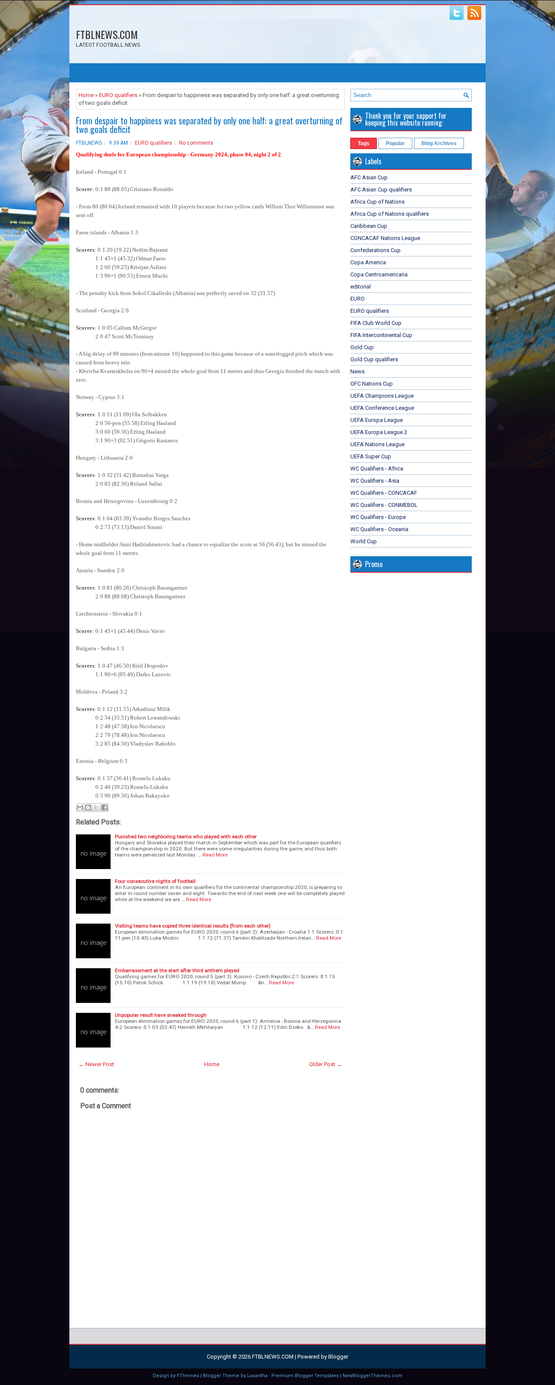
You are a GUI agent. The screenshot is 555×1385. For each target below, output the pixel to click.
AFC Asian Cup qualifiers (381, 189)
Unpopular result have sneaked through (160, 1015)
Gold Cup (362, 347)
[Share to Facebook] (104, 807)
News (357, 371)
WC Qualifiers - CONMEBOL (384, 505)
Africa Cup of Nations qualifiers (389, 214)
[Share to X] (96, 807)
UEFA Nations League (377, 444)
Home (86, 95)
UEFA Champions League (382, 395)
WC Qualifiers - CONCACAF (383, 493)
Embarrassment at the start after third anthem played (177, 970)
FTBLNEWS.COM (107, 34)
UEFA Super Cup (370, 456)
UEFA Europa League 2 (378, 432)
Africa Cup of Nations (377, 201)
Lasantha (257, 1376)
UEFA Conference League (382, 408)
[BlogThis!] (88, 807)
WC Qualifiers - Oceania (379, 529)
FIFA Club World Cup (376, 323)
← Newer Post (96, 1064)
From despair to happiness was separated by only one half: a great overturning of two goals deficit (209, 124)
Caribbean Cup (368, 226)
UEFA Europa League (376, 420)
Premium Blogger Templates (305, 1376)
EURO (357, 298)
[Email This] (79, 807)
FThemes (188, 1376)
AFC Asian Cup (369, 177)
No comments (196, 143)
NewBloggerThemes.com (372, 1376)
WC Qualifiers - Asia (374, 480)
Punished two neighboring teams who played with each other (186, 837)
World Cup (363, 541)
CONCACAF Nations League (385, 238)
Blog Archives (439, 143)
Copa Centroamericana (379, 274)
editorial (360, 286)
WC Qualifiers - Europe (378, 517)
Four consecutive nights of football (155, 881)
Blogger (338, 1356)
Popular (395, 143)
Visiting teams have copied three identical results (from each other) (193, 926)
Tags (363, 143)
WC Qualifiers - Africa (376, 468)
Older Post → (325, 1064)
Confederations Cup (375, 250)
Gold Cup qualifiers (374, 359)
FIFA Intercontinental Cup (381, 335)
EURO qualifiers (118, 95)
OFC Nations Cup (371, 383)
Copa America (368, 262)
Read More (215, 855)
